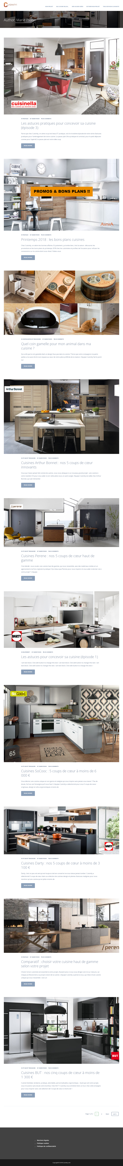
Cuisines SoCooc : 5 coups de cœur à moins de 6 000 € (58, 773)
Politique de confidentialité (46, 1146)
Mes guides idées (77, 6)
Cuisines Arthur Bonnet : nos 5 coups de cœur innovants (57, 464)
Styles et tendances (29, 458)
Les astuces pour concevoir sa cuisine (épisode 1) (59, 656)
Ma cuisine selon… (62, 6)
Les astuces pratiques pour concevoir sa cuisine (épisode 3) (58, 125)
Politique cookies (43, 1143)
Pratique (25, 118)
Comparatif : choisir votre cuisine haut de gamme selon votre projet (59, 963)
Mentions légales (43, 1140)
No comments (46, 118)
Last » (115, 1114)
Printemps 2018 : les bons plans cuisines (52, 239)
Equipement (26, 652)
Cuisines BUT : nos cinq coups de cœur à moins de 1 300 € (60, 1074)
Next (107, 1114)
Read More (28, 146)
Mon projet (49, 6)
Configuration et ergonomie (32, 339)
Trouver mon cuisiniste (111, 6)
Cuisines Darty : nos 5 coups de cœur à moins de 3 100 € (60, 865)
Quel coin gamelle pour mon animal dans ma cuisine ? (56, 346)
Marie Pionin (35, 118)
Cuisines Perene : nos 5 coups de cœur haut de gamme (57, 558)
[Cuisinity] (10, 4)
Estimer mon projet (93, 6)
